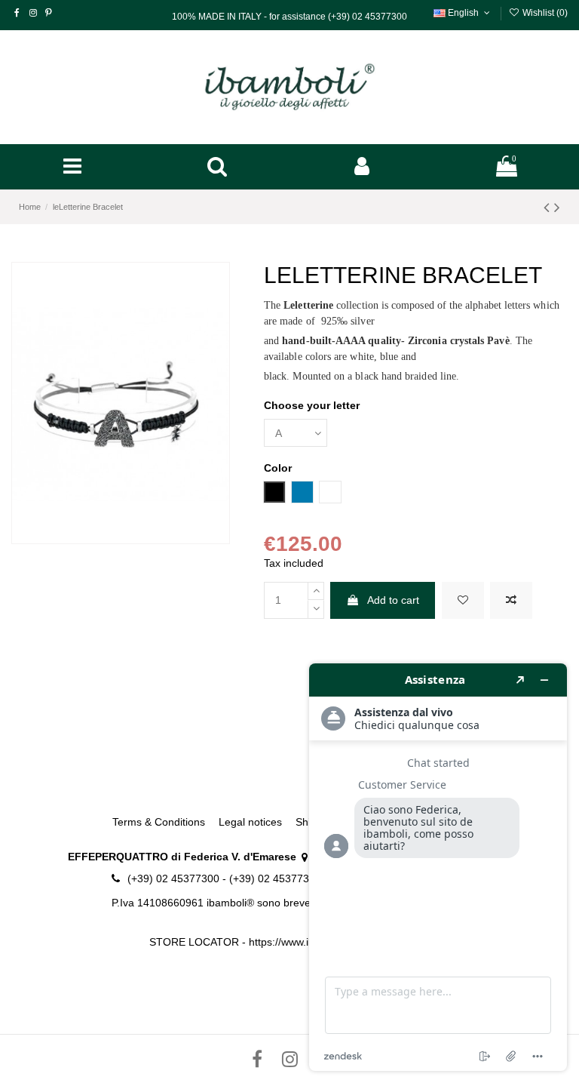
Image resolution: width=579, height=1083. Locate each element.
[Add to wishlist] (463, 600)
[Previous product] (549, 207)
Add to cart (393, 600)
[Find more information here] (438, 867)
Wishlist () (544, 13)
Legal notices (250, 822)
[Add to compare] (511, 600)
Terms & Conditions (158, 822)
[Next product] (557, 207)
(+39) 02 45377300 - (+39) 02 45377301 (224, 878)
